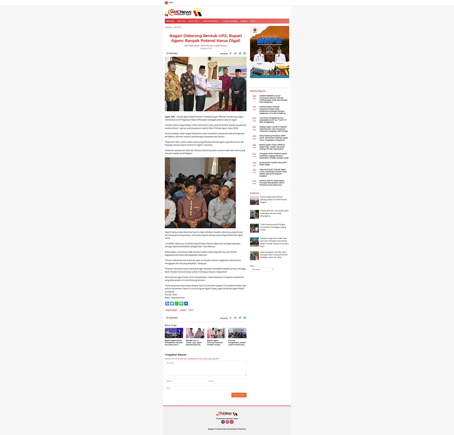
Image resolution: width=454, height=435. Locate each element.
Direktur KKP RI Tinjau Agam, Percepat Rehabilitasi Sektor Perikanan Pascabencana (272, 183)
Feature (243, 21)
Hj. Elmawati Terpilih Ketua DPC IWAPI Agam (273, 163)
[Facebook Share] (230, 53)
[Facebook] (223, 422)
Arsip (252, 266)
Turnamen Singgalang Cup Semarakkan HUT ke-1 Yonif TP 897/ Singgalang (273, 120)
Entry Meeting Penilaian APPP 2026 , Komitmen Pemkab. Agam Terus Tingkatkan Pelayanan (274, 138)
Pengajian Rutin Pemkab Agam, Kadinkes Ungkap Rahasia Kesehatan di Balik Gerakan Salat (274, 156)
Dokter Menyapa (230, 21)
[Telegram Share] (240, 53)
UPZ (191, 310)
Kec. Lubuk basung (218, 46)
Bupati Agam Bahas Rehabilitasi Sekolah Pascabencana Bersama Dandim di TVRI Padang (174, 342)
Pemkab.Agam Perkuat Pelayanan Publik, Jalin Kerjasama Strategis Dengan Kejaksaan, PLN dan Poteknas (273, 110)
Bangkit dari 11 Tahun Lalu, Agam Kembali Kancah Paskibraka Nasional (195, 342)
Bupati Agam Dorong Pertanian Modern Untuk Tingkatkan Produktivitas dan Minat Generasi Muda (215, 342)
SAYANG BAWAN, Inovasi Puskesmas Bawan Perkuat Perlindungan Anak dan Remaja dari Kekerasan (273, 99)
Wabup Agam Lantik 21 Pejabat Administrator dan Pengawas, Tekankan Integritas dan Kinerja (274, 129)
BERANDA (170, 21)
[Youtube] (232, 422)
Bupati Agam (171, 310)
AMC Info (181, 21)
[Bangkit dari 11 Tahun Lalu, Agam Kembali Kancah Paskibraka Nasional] (195, 333)
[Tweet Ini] (235, 53)
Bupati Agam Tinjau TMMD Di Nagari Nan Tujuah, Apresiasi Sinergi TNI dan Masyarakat (272, 147)
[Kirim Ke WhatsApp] (245, 53)
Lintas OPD (193, 21)
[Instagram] (227, 422)
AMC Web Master (192, 46)
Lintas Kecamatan (210, 21)
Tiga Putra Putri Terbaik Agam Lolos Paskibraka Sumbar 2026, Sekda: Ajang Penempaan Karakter (273, 172)
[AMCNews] (183, 12)
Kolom (253, 21)
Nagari (183, 310)
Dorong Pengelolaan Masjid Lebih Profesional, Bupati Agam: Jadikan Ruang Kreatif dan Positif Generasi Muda (236, 342)
